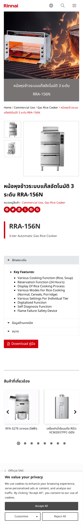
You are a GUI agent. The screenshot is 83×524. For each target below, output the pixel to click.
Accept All (41, 506)
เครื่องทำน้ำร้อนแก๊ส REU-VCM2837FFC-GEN (22, 430)
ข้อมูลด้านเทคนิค (22, 322)
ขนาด (15, 331)
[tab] (41, 260)
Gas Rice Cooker (47, 108)
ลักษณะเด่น (19, 260)
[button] (7, 210)
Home (7, 108)
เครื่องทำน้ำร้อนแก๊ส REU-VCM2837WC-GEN (63, 430)
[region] (41, 498)
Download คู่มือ (23, 343)
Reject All (60, 516)
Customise (21, 516)
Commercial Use (24, 108)
